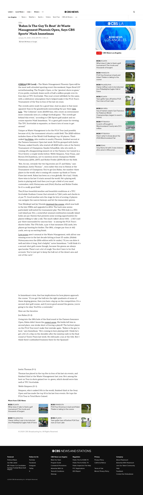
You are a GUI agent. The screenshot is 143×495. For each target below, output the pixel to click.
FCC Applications (79, 468)
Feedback (119, 471)
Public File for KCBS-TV (81, 460)
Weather (32, 17)
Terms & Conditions (57, 471)
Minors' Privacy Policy (101, 471)
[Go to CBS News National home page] (71, 12)
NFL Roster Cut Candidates (16, 465)
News (24, 17)
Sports (40, 17)
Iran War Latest (12, 463)
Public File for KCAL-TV (81, 463)
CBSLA (22, 84)
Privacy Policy (99, 460)
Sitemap (53, 474)
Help (117, 468)
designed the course (55, 204)
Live (29, 12)
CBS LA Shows (67, 17)
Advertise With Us (57, 468)
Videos (48, 17)
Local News (19, 12)
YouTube (32, 460)
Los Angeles (12, 17)
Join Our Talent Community (125, 465)
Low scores (23, 234)
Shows (36, 12)
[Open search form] (134, 12)
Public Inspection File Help (82, 465)
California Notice (100, 463)
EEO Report (77, 471)
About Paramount (122, 460)
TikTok (31, 468)
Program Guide (56, 463)
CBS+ (20, 22)
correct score (50, 322)
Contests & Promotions (58, 465)
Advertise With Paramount (125, 463)
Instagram (32, 465)
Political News (12, 460)
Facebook (32, 463)
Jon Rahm (29, 139)
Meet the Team (56, 460)
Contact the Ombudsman (124, 474)
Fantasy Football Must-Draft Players (16, 468)
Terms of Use (98, 468)
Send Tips (56, 17)
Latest (10, 12)
